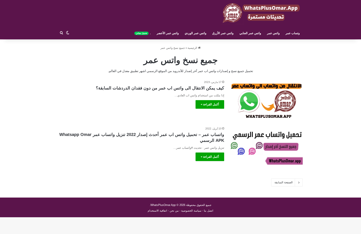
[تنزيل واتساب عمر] (261, 13)
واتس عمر (273, 33)
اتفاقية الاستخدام (157, 210)
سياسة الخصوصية (191, 210)
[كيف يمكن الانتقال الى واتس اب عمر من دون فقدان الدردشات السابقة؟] (266, 101)
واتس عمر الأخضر (168, 33)
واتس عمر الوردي (195, 33)
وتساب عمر (293, 33)
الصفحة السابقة (284, 182)
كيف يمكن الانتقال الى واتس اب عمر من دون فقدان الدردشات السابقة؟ (160, 88)
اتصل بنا (208, 210)
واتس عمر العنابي (250, 33)
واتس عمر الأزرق (223, 33)
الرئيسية (193, 47)
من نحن (174, 210)
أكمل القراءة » (210, 104)
